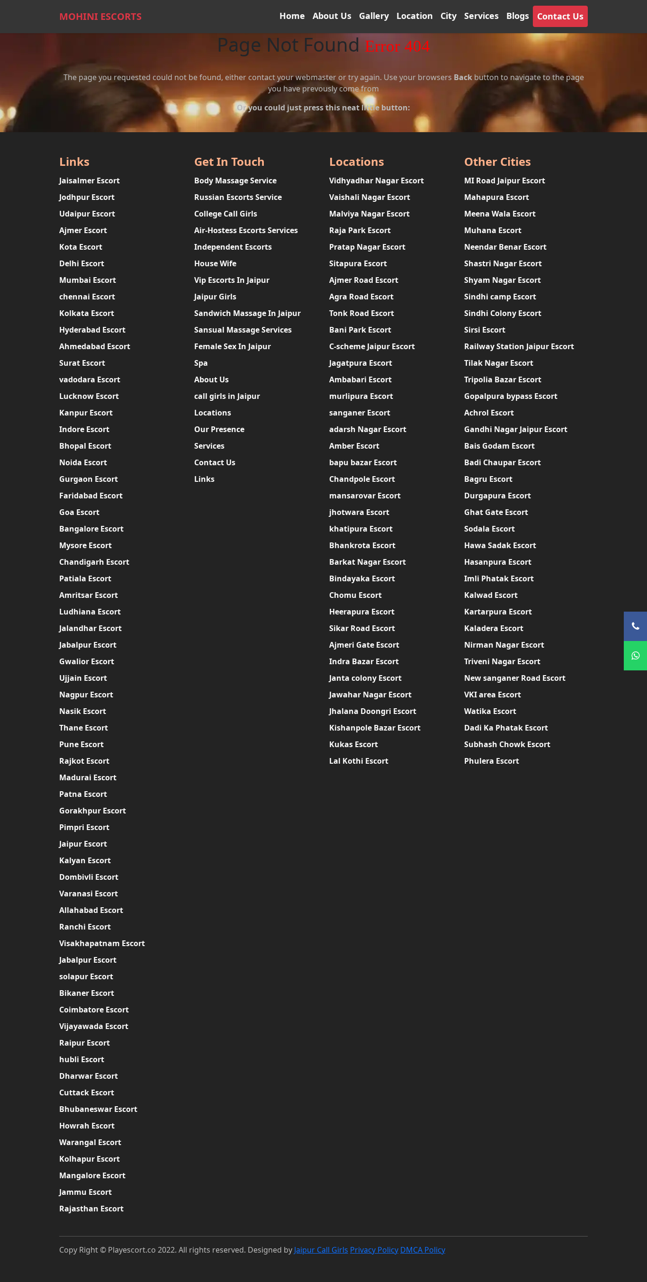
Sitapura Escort (358, 263)
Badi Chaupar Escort (502, 462)
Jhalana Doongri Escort (372, 711)
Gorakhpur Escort (92, 810)
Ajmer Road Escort (363, 280)
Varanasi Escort (88, 893)
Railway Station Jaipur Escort (519, 346)
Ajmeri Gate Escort (364, 645)
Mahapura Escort (496, 197)
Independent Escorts (233, 247)
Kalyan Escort (85, 860)
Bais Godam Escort (499, 446)
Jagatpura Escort (360, 363)
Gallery (374, 15)
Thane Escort (83, 727)
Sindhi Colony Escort (502, 313)
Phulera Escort (491, 761)
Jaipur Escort (83, 844)
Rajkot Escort (84, 761)
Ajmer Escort (83, 230)
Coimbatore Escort (94, 1009)
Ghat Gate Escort (496, 512)
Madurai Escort (88, 777)
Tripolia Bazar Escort (502, 379)
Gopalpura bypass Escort (510, 396)
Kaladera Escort (493, 628)
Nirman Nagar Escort (504, 645)
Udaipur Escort (87, 213)
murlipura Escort (361, 396)
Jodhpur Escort (87, 197)
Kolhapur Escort (89, 1159)
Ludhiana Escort (90, 611)
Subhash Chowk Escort (507, 744)
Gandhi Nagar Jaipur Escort (515, 429)
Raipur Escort (84, 1043)
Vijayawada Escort (93, 1026)
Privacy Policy (374, 1250)
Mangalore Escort (92, 1175)
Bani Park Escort (360, 330)
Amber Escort (354, 446)
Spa (201, 363)
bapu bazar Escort (363, 462)
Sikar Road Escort (362, 628)
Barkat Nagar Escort (367, 562)
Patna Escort (83, 794)
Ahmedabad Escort (94, 346)
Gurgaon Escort (88, 479)
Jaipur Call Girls (321, 1250)
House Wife (215, 263)
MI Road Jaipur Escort (504, 180)
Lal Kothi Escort (358, 761)
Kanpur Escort (86, 412)
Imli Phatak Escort (499, 578)
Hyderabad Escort (92, 330)
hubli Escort (81, 1059)
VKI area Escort (492, 694)
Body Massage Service (235, 180)
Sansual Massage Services (243, 330)
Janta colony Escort (365, 678)
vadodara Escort (89, 379)
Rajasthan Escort (91, 1208)
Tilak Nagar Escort (498, 363)
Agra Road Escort (361, 296)
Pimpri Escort (84, 827)
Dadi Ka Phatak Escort (506, 727)
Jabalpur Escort (88, 645)
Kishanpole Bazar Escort (375, 727)
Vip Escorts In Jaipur (232, 280)
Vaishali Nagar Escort (369, 197)
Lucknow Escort (89, 396)
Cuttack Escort (86, 1092)
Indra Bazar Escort (364, 661)
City (448, 15)
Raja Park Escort (360, 230)
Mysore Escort (85, 545)
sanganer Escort (359, 412)
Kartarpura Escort (498, 611)
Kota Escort (80, 247)
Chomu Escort (355, 595)
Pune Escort (81, 744)
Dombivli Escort (88, 877)
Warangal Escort (90, 1142)
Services (481, 15)
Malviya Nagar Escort (369, 213)
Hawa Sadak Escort (500, 545)
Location (414, 15)
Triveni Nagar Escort (502, 661)
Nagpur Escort (86, 694)
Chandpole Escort (362, 479)
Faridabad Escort (91, 495)
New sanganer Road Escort (515, 678)
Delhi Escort (81, 263)
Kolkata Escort (86, 313)
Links (204, 479)
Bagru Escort (488, 479)
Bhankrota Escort (362, 545)
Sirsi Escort (484, 330)
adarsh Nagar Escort (367, 429)
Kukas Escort (353, 744)
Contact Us (560, 16)
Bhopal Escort (85, 446)
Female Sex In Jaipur (232, 346)
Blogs (517, 15)
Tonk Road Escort (361, 313)
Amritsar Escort (88, 595)
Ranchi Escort (85, 926)
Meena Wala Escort (500, 213)
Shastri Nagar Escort (503, 263)
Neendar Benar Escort (505, 247)
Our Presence (219, 429)
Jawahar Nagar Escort (370, 694)
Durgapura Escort (497, 495)
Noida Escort (83, 462)
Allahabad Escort (91, 910)
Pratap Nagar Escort (367, 247)
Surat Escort (82, 363)
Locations (212, 412)
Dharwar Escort (88, 1076)
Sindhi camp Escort (500, 296)
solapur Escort (86, 976)
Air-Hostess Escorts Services (246, 230)
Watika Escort (490, 711)
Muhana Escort (492, 230)
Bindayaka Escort (362, 578)
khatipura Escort (361, 529)
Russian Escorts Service (238, 197)
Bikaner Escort (86, 993)
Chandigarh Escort (94, 562)
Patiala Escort (85, 578)
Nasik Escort (82, 711)
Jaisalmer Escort (89, 180)
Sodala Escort (489, 529)
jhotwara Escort (359, 512)
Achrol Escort (489, 412)
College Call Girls (225, 213)
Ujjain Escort (83, 678)
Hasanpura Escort (497, 562)
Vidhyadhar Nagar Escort (376, 180)
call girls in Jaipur (227, 396)
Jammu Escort (85, 1192)
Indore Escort (84, 429)
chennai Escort (87, 296)
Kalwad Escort (491, 595)
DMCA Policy (422, 1250)
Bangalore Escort (91, 529)
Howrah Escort (87, 1125)
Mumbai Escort (87, 280)
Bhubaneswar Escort (98, 1109)
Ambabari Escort (360, 379)
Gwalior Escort (86, 661)
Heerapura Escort (362, 611)
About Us (332, 15)
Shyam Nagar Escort (502, 280)
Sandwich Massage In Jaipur (247, 313)
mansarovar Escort (365, 495)
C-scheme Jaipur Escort (372, 346)
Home (292, 15)
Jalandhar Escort (90, 628)
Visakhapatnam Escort (102, 943)
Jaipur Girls (215, 296)
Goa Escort (79, 512)
